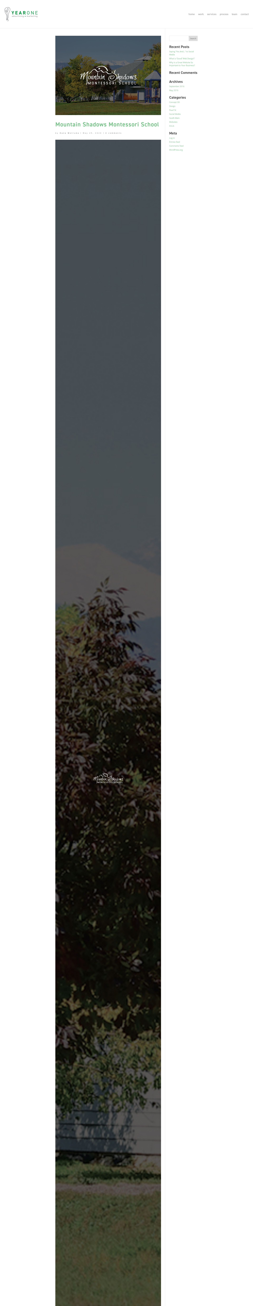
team (234, 14)
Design (172, 106)
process (224, 14)
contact (245, 14)
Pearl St (172, 110)
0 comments (114, 133)
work (201, 14)
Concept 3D (174, 102)
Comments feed (176, 145)
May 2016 (173, 90)
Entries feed (174, 142)
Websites (173, 122)
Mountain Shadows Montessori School (107, 124)
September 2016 (176, 86)
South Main (174, 118)
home (192, 14)
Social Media (175, 114)
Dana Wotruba (69, 133)
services (211, 14)
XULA (171, 126)
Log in (172, 138)
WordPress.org (176, 149)
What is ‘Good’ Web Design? (181, 58)
